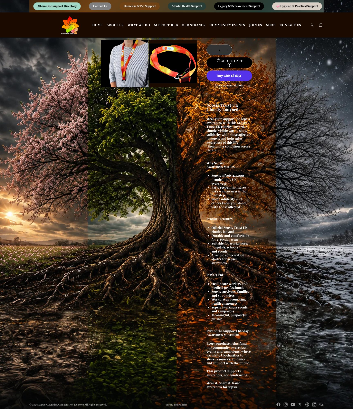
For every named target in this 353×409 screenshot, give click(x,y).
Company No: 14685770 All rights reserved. (82, 404)
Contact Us (29, 6)
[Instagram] (285, 404)
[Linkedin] (314, 404)
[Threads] (307, 404)
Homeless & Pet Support (69, 6)
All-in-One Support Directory (283, 6)
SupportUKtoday (47, 404)
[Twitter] (299, 404)
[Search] (312, 24)
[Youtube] (292, 404)
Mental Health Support (116, 6)
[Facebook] (278, 404)
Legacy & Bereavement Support (168, 6)
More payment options (229, 85)
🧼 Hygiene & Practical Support (226, 6)
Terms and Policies (176, 404)
